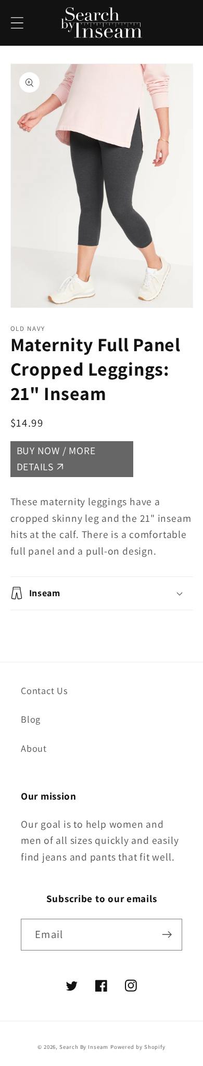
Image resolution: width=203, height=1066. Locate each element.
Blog (31, 719)
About (34, 748)
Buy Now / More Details (56, 459)
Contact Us (44, 690)
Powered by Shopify (138, 1046)
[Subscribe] (167, 935)
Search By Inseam (83, 1046)
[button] (17, 22)
